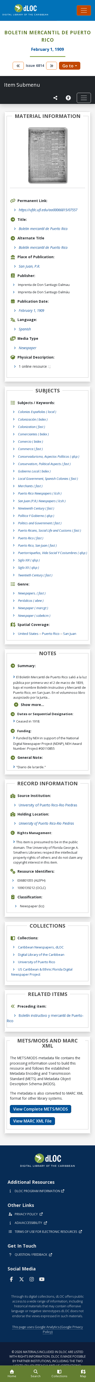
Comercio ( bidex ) (30, 441)
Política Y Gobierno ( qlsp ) (36, 515)
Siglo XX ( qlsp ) (28, 567)
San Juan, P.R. (29, 266)
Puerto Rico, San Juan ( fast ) (37, 545)
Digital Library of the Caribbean (41, 954)
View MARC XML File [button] (32, 1121)
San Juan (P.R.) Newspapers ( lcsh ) (42, 501)
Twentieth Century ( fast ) (35, 575)
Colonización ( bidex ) (33, 419)
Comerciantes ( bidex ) (33, 434)
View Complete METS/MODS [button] (40, 1109)
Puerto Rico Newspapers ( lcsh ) (40, 493)
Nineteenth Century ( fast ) (36, 508)
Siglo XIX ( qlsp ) (29, 560)
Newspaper (27, 347)
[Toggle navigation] (84, 10)
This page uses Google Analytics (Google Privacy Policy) (47, 1329)
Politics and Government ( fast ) (40, 523)
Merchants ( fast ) (30, 486)
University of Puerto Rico (36, 962)
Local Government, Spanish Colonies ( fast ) (48, 478)
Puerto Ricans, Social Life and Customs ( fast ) (49, 530)
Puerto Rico (51, 633)
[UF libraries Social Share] (55, 98)
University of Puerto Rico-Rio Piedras (48, 805)
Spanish (25, 329)
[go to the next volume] (51, 66)
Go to (67, 66)
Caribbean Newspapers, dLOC (41, 947)
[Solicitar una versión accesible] (69, 98)
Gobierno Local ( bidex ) (34, 471)
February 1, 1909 (31, 310)
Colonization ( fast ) (31, 426)
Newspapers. (32, 593)
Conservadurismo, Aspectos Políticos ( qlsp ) (48, 456)
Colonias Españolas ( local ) (37, 411)
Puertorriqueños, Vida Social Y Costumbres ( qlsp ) (52, 552)
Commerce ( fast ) (30, 449)
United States (28, 633)
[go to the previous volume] (18, 66)
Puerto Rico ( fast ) (30, 538)
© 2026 (47, 1359)
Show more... (32, 704)
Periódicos (31, 600)
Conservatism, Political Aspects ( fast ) (44, 464)
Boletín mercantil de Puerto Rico (43, 247)
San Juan (69, 633)
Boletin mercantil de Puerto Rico (43, 228)
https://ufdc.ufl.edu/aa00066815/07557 (48, 209)
